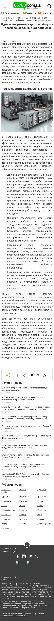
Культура (41, 510)
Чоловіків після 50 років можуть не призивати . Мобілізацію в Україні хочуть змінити (22, 398)
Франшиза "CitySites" (10, 552)
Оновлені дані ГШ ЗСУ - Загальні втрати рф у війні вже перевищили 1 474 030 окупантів (25, 475)
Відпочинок (24, 501)
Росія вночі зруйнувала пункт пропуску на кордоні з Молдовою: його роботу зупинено (24, 446)
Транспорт (42, 496)
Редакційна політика (19, 615)
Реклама (5, 528)
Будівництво (7, 501)
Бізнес (4, 506)
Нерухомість (25, 496)
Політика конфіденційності (12, 613)
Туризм (4, 496)
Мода (39, 515)
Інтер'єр (22, 515)
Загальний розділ (6, 490)
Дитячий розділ (44, 524)
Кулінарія (5, 519)
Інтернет (23, 510)
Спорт (40, 506)
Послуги (23, 519)
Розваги (40, 501)
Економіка (6, 515)
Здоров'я (41, 489)
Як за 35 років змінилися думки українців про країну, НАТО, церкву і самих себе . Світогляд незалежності (24, 417)
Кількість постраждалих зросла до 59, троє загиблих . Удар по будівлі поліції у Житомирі (25, 456)
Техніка (22, 489)
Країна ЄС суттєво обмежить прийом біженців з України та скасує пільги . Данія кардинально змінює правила (25, 408)
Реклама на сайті (8, 549)
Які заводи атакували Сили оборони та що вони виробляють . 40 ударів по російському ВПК (22, 465)
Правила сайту (30, 613)
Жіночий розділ (8, 510)
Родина (40, 519)
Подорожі (5, 524)
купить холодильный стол (16, 79)
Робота (22, 524)
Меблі (22, 506)
